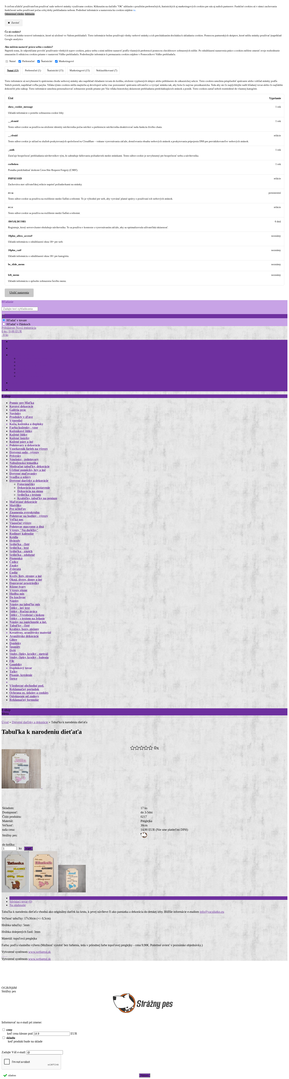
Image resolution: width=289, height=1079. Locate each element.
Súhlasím (30, 14)
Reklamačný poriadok (29, 362)
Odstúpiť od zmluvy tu (22, 389)
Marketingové (66, 61)
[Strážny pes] (144, 836)
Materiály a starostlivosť (30, 376)
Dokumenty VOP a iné (22, 355)
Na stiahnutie (17, 905)
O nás (12, 348)
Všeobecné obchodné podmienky (35, 358)
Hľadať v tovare (16, 320)
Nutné (12, 61)
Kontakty (14, 382)
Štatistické (46, 61)
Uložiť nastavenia (19, 292)
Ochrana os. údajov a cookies (33, 365)
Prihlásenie (9, 327)
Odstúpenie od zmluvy (29, 369)
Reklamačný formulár (29, 372)
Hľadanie (7, 301)
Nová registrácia (26, 327)
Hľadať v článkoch (18, 324)
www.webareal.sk (39, 951)
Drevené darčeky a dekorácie (30, 722)
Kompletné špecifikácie (24, 898)
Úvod (5, 722)
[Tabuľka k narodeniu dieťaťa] (22, 787)
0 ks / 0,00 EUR (12, 331)
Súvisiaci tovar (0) (20, 901)
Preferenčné (28, 61)
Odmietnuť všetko (14, 14)
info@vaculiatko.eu (212, 911)
